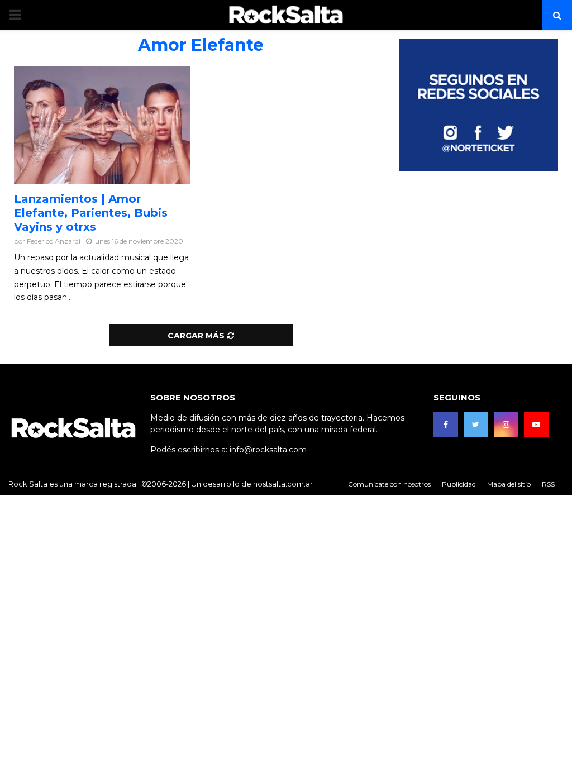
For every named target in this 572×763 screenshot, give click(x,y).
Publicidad (459, 484)
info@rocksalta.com (268, 450)
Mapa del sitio (509, 484)
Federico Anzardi (53, 241)
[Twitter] (476, 424)
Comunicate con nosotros (389, 484)
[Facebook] (445, 424)
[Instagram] (506, 424)
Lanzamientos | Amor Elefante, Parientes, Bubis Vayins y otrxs (91, 212)
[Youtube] (536, 424)
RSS (548, 484)
